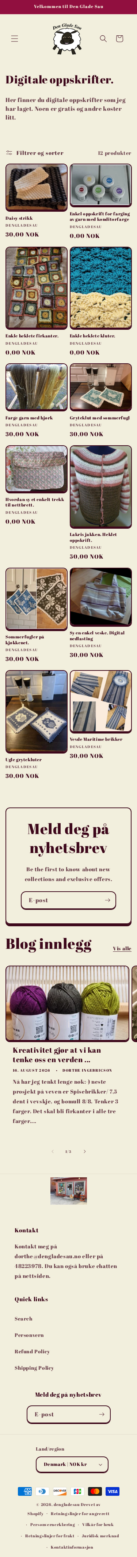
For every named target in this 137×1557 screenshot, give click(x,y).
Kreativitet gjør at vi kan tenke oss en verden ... (57, 1054)
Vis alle (122, 948)
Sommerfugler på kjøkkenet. (25, 639)
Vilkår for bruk (98, 1524)
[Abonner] (107, 900)
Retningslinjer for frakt (50, 1535)
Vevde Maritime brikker (96, 739)
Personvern (29, 1334)
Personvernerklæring (52, 1524)
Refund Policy (32, 1351)
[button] (15, 39)
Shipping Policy (34, 1367)
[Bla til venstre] (53, 1151)
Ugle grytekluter (23, 759)
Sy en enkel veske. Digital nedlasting (97, 635)
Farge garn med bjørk (29, 417)
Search (24, 1318)
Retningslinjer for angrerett (80, 1513)
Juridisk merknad (100, 1535)
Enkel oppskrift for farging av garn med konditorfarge (100, 216)
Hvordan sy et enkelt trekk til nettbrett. (34, 502)
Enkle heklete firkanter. (31, 336)
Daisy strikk (19, 218)
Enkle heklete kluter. (93, 336)
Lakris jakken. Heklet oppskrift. (94, 537)
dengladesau (67, 1504)
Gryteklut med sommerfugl (100, 417)
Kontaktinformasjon (72, 1547)
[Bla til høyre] (85, 1151)
